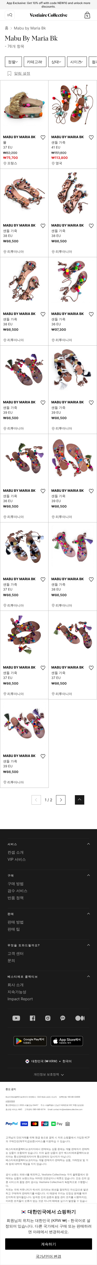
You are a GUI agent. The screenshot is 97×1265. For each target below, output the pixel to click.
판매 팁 (14, 929)
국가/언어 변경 (48, 1256)
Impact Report (20, 998)
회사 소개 (16, 984)
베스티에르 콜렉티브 (23, 976)
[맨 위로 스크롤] (79, 800)
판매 (11, 914)
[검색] (10, 15)
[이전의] (36, 800)
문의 (11, 960)
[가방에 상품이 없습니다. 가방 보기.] (87, 15)
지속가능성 (17, 991)
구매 (11, 875)
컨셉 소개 (16, 852)
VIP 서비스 (17, 859)
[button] (87, 15)
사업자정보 (10, 1101)
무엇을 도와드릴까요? (24, 945)
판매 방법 (16, 922)
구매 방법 (16, 883)
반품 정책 (16, 897)
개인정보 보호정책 (46, 1074)
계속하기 (48, 1244)
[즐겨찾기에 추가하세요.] (43, 137)
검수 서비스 (18, 890)
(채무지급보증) (27, 1141)
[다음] (60, 800)
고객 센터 (16, 953)
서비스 (12, 844)
